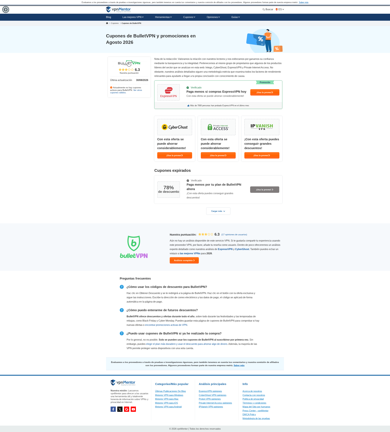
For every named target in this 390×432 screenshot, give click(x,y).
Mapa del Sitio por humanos (256, 406)
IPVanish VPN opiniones (211, 406)
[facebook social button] (113, 409)
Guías (234, 17)
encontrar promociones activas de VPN (166, 325)
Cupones (188, 17)
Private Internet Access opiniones (215, 403)
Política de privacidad (253, 399)
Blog (108, 17)
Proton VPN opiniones (210, 399)
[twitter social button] (119, 409)
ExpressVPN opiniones (210, 391)
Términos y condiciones (254, 403)
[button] (5, 9)
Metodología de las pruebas (256, 418)
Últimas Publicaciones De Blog (170, 391)
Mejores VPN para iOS (166, 403)
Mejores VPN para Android (168, 406)
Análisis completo (183, 260)
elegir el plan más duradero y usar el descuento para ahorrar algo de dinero (186, 344)
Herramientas (162, 17)
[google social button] (126, 409)
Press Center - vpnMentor (255, 410)
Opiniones (212, 17)
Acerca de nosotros (252, 391)
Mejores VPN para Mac (167, 399)
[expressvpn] (218, 95)
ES (280, 9)
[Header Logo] (118, 9)
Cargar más (216, 211)
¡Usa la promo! (264, 92)
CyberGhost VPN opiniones (212, 395)
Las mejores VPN (132, 17)
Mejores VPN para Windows (169, 395)
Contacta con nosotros (254, 395)
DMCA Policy (249, 414)
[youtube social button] (133, 409)
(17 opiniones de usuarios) (234, 234)
